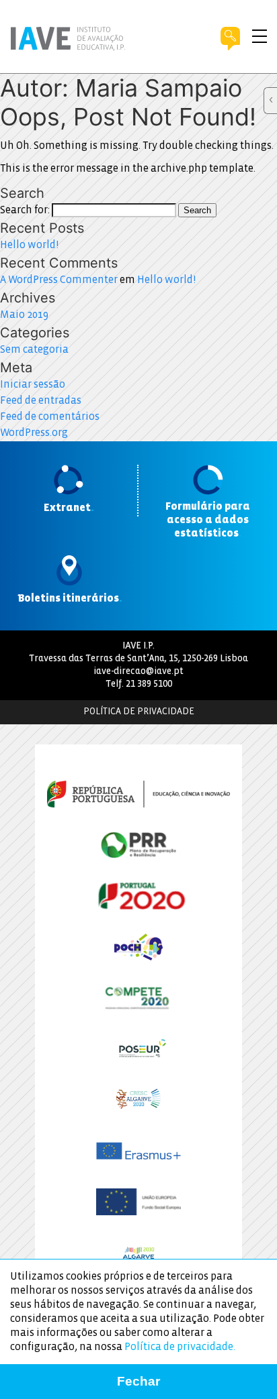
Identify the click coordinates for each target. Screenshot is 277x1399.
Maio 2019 (24, 315)
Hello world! (29, 245)
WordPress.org (34, 433)
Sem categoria (34, 350)
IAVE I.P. (138, 646)
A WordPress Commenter (59, 280)
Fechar (138, 1381)
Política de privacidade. (179, 1347)
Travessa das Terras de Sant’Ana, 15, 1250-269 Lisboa (138, 659)
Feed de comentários (50, 417)
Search (197, 210)
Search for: (25, 210)
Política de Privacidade (138, 712)
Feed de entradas (40, 401)
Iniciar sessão (32, 385)
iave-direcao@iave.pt (138, 671)
